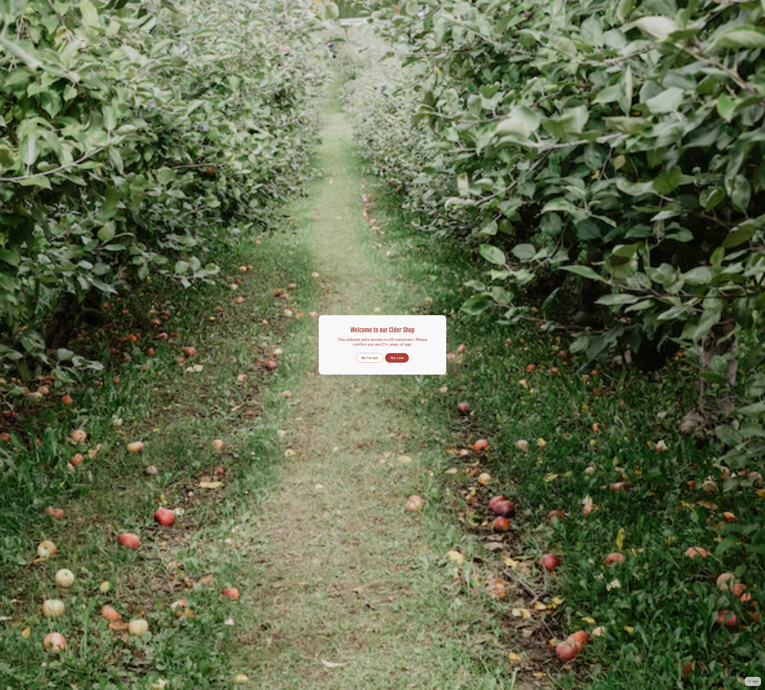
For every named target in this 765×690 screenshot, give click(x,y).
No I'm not (369, 358)
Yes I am (397, 358)
